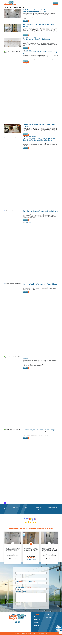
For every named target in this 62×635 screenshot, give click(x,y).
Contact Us (55, 3)
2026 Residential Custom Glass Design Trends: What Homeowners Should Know (39, 11)
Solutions (38, 3)
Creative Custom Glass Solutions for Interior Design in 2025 (40, 53)
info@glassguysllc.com (17, 628)
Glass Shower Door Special (52, 507)
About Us (32, 3)
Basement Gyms (27, 509)
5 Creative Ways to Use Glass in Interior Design (39, 430)
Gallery (50, 3)
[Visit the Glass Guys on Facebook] (16, 622)
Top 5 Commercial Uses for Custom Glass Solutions (40, 211)
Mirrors (26, 507)
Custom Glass (29, 22)
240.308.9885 (21, 626)
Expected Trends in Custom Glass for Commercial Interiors (39, 358)
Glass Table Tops (50, 509)
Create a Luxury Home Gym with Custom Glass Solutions (39, 125)
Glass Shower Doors (39, 507)
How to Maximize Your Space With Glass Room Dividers (39, 25)
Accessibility (30, 633)
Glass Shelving (15, 509)
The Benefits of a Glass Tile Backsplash (36, 39)
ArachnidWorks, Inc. (43, 633)
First (16, 574)
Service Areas (44, 3)
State (39, 584)
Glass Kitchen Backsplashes (38, 626)
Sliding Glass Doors (39, 509)
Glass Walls (34, 37)
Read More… (25, 20)
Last (32, 574)
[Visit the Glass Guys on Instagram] (19, 622)
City (29, 585)
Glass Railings (15, 507)
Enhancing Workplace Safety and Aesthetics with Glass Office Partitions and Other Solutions (39, 139)
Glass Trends (34, 22)
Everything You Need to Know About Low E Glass (40, 284)
